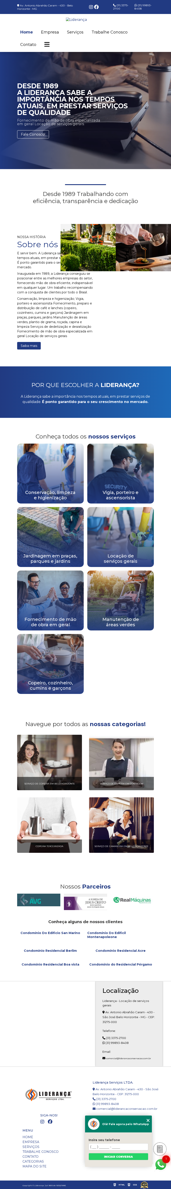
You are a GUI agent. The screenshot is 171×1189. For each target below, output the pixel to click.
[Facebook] (96, 7)
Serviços (75, 32)
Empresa (50, 32)
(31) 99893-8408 (143, 7)
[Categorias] (47, 45)
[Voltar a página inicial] (85, 20)
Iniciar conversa (118, 1156)
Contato (28, 44)
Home (26, 32)
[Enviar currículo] (160, 1149)
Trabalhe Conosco (110, 32)
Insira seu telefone (104, 1140)
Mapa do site (34, 1166)
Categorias (33, 1161)
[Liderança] (88, 247)
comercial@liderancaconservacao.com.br (128, 1058)
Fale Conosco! (33, 134)
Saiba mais (29, 346)
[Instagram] (91, 7)
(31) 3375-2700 (120, 7)
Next (165, 273)
